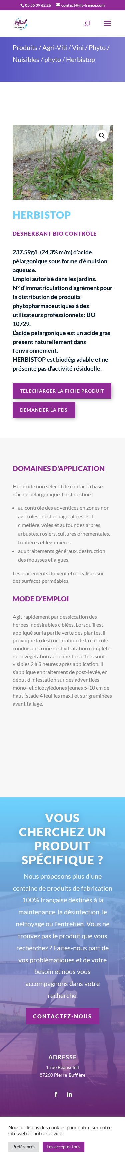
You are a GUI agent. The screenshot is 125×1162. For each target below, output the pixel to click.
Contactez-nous (62, 1016)
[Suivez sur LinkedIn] (69, 1094)
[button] (102, 136)
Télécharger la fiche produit (62, 391)
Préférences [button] (23, 1146)
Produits (25, 47)
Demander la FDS (44, 410)
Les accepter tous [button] (63, 1146)
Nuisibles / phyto (37, 59)
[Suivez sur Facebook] (56, 1094)
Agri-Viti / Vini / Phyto (74, 47)
